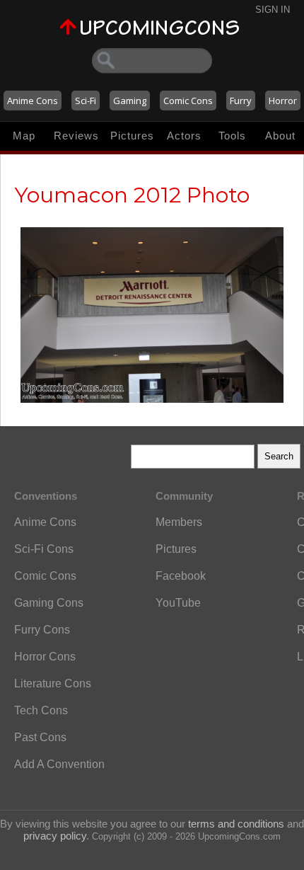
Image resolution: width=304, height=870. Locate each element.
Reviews (76, 136)
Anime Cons (32, 100)
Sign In (272, 9)
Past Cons (40, 737)
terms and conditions (236, 824)
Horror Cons (45, 657)
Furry (241, 100)
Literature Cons (52, 683)
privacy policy (54, 836)
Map (24, 136)
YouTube (178, 603)
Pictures (132, 136)
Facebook (181, 576)
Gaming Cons (48, 603)
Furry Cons (42, 630)
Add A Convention (59, 764)
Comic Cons (188, 100)
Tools (232, 136)
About (280, 136)
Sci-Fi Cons (44, 549)
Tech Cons (41, 710)
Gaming (129, 100)
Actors (184, 136)
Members (179, 522)
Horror (283, 100)
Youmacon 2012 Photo (132, 195)
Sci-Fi (85, 100)
